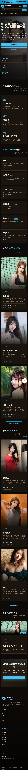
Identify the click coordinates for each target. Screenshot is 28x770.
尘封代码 (6, 296)
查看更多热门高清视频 (14, 423)
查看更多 (5, 167)
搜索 (24, 9)
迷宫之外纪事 (7, 405)
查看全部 (25, 254)
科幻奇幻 (4, 734)
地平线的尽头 (7, 533)
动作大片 (4, 732)
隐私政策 (15, 767)
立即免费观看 (14, 44)
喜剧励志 (4, 741)
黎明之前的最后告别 (10, 350)
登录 (20, 6)
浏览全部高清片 (14, 677)
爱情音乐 (4, 737)
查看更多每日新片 (14, 605)
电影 (6, 13)
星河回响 (6, 478)
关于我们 (4, 767)
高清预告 (4, 756)
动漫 (21, 13)
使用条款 (20, 767)
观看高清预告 (14, 49)
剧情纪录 (4, 744)
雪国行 (5, 587)
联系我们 (9, 767)
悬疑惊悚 (4, 739)
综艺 (16, 13)
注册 (25, 6)
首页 (2, 13)
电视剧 (11, 13)
